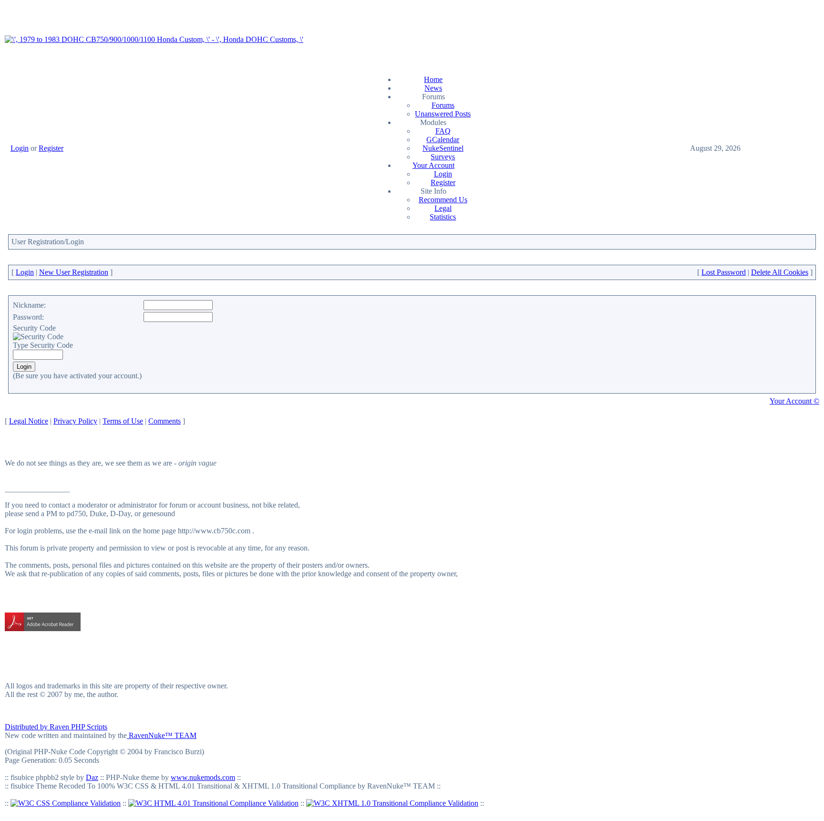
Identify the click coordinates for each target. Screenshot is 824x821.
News (433, 88)
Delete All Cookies (779, 272)
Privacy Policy (75, 421)
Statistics (443, 217)
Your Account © (794, 401)
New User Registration (73, 272)
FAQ (443, 131)
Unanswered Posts (443, 114)
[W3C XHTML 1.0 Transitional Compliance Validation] (392, 803)
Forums (443, 105)
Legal (443, 208)
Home (433, 79)
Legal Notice (28, 421)
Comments (164, 421)
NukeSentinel (443, 148)
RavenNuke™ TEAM (161, 735)
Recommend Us (443, 200)
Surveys (443, 157)
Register (51, 148)
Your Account (433, 165)
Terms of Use (123, 421)
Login (19, 148)
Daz (92, 777)
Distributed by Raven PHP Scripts (56, 727)
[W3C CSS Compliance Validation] (65, 803)
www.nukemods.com (203, 777)
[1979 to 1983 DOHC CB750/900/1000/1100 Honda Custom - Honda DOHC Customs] (154, 39)
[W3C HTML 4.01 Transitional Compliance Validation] (213, 803)
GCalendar (442, 139)
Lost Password (723, 272)
